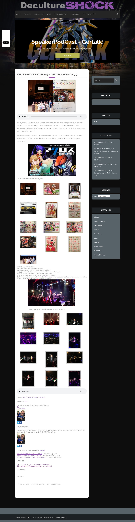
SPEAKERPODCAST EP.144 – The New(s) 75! (105, 165)
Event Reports (98, 225)
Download (41, 397)
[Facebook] (20, 423)
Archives (94, 196)
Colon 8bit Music (46, 277)
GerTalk (96, 230)
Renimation (74, 14)
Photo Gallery (61, 14)
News (49, 14)
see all (42, 450)
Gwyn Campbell (53, 484)
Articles (27, 14)
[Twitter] (18, 423)
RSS (26, 401)
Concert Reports (99, 221)
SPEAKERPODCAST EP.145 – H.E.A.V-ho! (103, 159)
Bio (18, 407)
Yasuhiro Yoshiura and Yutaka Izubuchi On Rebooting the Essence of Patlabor (106, 151)
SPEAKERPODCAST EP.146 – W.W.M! (103, 143)
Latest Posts (21, 409)
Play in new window (30, 397)
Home (18, 14)
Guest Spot (39, 14)
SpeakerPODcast (89, 14)
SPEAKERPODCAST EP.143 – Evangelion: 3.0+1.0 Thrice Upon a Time (105, 173)
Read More (67, 55)
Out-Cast (97, 242)
